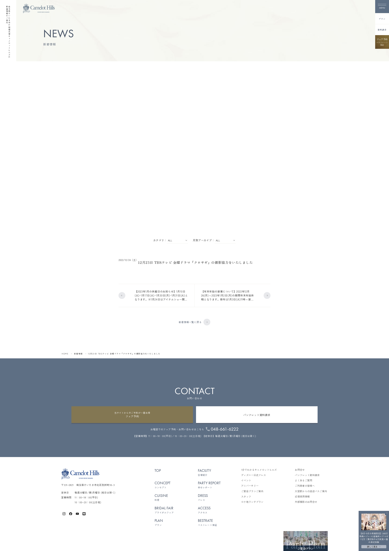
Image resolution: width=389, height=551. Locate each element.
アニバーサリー (249, 485)
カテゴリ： (160, 240)
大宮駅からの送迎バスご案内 (311, 491)
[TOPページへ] (39, 8)
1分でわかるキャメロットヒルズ (259, 469)
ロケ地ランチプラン (252, 501)
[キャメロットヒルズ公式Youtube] (77, 513)
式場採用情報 (302, 496)
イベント (246, 480)
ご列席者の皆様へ (305, 485)
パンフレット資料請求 (307, 475)
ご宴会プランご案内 (252, 491)
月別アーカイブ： (203, 240)
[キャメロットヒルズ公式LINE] (84, 513)
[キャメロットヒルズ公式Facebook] (70, 513)
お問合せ (300, 469)
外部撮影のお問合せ (306, 501)
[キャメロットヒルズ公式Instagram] (64, 513)
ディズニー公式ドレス (253, 475)
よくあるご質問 (303, 480)
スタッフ (246, 496)
